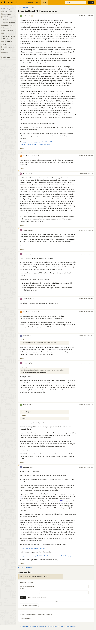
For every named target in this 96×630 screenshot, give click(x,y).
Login (91, 2)
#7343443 (90, 312)
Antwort (22, 148)
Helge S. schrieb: (24, 340)
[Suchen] (84, 2)
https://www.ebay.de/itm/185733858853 (32, 548)
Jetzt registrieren (25, 618)
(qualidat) (30, 156)
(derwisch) (31, 173)
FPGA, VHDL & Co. (8, 31)
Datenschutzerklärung (38, 626)
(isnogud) (27, 16)
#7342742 (90, 173)
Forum (44, 2)
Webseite (5, 53)
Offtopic (5, 50)
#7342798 (90, 299)
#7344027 (90, 363)
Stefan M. (25, 173)
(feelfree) (28, 336)
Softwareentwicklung (9, 36)
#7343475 (90, 336)
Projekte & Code (7, 42)
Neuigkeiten (29, 2)
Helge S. (25, 230)
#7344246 (90, 467)
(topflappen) (31, 230)
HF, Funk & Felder (8, 17)
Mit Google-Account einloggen (29, 605)
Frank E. (25, 156)
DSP (4, 33)
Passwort (22, 592)
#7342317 (90, 156)
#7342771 (90, 230)
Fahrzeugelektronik (8, 25)
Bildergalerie (6, 57)
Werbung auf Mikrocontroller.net (67, 626)
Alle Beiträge (6, 9)
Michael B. (25, 405)
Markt (4, 44)
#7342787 (90, 254)
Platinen (5, 20)
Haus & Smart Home (9, 28)
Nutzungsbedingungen (51, 626)
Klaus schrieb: (23, 367)
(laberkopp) (32, 405)
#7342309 (90, 16)
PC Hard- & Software (8, 39)
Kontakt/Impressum (25, 626)
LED (31, 127)
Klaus (24, 336)
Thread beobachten (26, 568)
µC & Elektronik (7, 12)
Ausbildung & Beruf (8, 47)
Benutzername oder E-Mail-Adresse (27, 587)
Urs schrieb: (23, 409)
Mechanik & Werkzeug (9, 22)
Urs (24, 16)
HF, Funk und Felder (23, 7)
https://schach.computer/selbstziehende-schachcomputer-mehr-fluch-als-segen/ (45, 556)
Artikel (38, 2)
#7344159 (90, 405)
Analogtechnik (7, 14)
